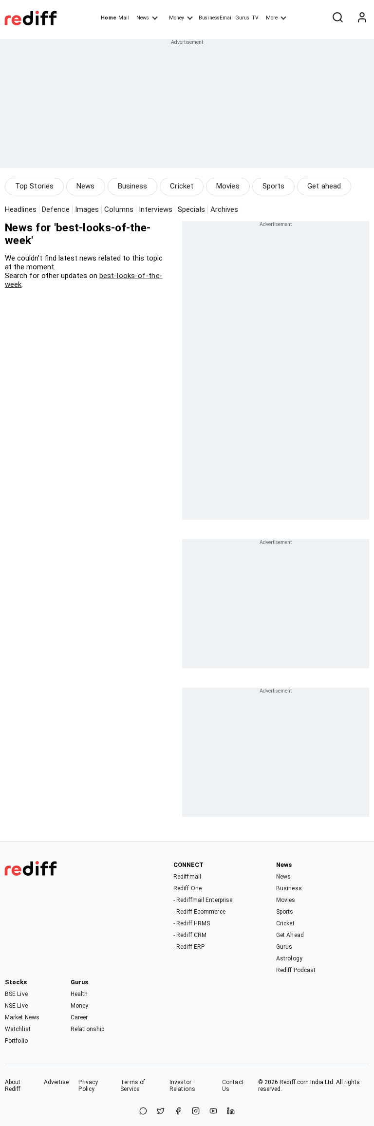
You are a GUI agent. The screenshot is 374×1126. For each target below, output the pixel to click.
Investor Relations (182, 1085)
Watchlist (18, 1029)
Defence (56, 209)
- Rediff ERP (189, 946)
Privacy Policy (88, 1085)
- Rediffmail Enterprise (202, 900)
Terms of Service (132, 1085)
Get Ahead (290, 935)
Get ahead (324, 186)
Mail (123, 18)
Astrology (289, 958)
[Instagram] (196, 1111)
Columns (118, 209)
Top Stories (34, 186)
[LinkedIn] (231, 1111)
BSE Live (16, 994)
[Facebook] (178, 1111)
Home (108, 18)
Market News (22, 1017)
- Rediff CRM (189, 935)
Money (176, 18)
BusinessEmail (216, 18)
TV (255, 18)
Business (133, 186)
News (142, 18)
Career (79, 1017)
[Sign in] (362, 18)
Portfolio (16, 1040)
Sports (273, 186)
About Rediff (13, 1085)
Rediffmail (187, 876)
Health (79, 994)
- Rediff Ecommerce (199, 911)
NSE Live (16, 1005)
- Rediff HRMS (191, 923)
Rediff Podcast (296, 970)
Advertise (56, 1082)
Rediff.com (294, 1082)
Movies (228, 186)
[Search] (337, 18)
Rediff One (187, 888)
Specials (191, 209)
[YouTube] (213, 1111)
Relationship (87, 1029)
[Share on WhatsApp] (143, 1111)
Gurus (242, 18)
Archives (224, 209)
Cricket (181, 186)
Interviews (155, 209)
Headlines (21, 209)
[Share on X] (161, 1111)
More (272, 18)
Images (87, 209)
